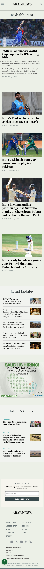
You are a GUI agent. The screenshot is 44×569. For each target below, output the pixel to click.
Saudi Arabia (11, 523)
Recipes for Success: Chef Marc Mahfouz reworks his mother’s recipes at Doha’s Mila (15, 313)
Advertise (9, 553)
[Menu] (2, 4)
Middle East (7, 419)
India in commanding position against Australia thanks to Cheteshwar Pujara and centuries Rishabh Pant (21, 209)
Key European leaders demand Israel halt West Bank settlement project (13, 324)
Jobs (24, 533)
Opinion (25, 526)
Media (24, 529)
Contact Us (9, 550)
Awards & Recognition (13, 547)
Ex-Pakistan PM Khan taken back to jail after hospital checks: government (15, 345)
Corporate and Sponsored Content (17, 558)
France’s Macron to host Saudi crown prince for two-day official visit (15, 335)
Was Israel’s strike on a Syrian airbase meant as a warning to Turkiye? (14, 453)
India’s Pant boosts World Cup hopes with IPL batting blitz (20, 54)
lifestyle (26, 523)
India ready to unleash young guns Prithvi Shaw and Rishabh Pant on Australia (21, 263)
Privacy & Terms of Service (15, 555)
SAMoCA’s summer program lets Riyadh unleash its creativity (12, 301)
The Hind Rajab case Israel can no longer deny (15, 423)
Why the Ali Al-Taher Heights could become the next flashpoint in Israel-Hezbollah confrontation (14, 438)
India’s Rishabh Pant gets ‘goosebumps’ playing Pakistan (19, 163)
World (9, 529)
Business (10, 533)
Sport (9, 536)
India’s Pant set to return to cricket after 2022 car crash (20, 119)
